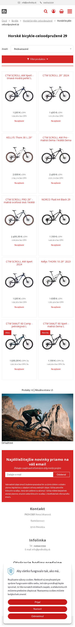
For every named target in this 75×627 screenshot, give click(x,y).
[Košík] (61, 11)
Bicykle (15, 21)
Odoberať (61, 474)
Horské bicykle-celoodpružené (37, 21)
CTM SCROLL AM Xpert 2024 (19, 263)
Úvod (4, 21)
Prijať (37, 602)
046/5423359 (48, 3)
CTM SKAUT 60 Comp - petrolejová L (19, 325)
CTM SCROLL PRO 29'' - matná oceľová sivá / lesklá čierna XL (19, 202)
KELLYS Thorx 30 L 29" (19, 137)
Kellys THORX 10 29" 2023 (56, 261)
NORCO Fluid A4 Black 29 (56, 199)
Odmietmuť (37, 616)
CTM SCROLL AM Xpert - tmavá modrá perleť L (19, 77)
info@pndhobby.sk (29, 3)
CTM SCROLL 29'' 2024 (56, 75)
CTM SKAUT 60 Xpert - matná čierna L (56, 325)
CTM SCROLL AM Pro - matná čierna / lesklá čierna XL (55, 140)
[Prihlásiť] (53, 11)
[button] (46, 11)
